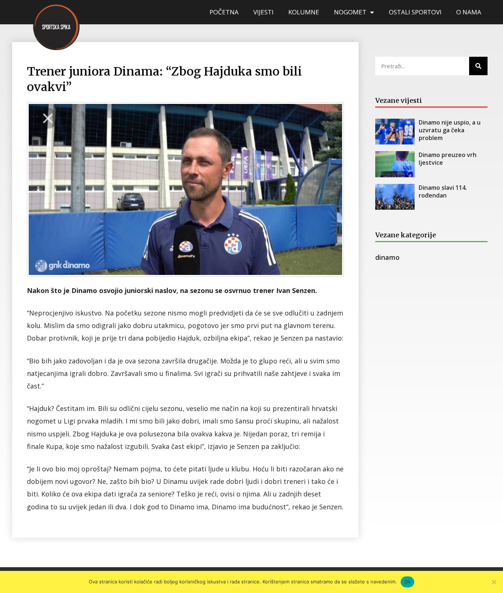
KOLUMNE (303, 12)
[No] (493, 582)
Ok (407, 582)
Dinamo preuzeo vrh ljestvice (447, 159)
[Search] (478, 66)
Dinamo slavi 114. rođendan (443, 191)
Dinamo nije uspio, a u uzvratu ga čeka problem (450, 130)
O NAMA (468, 12)
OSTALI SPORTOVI (415, 12)
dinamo (387, 257)
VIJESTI (263, 12)
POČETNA (224, 12)
